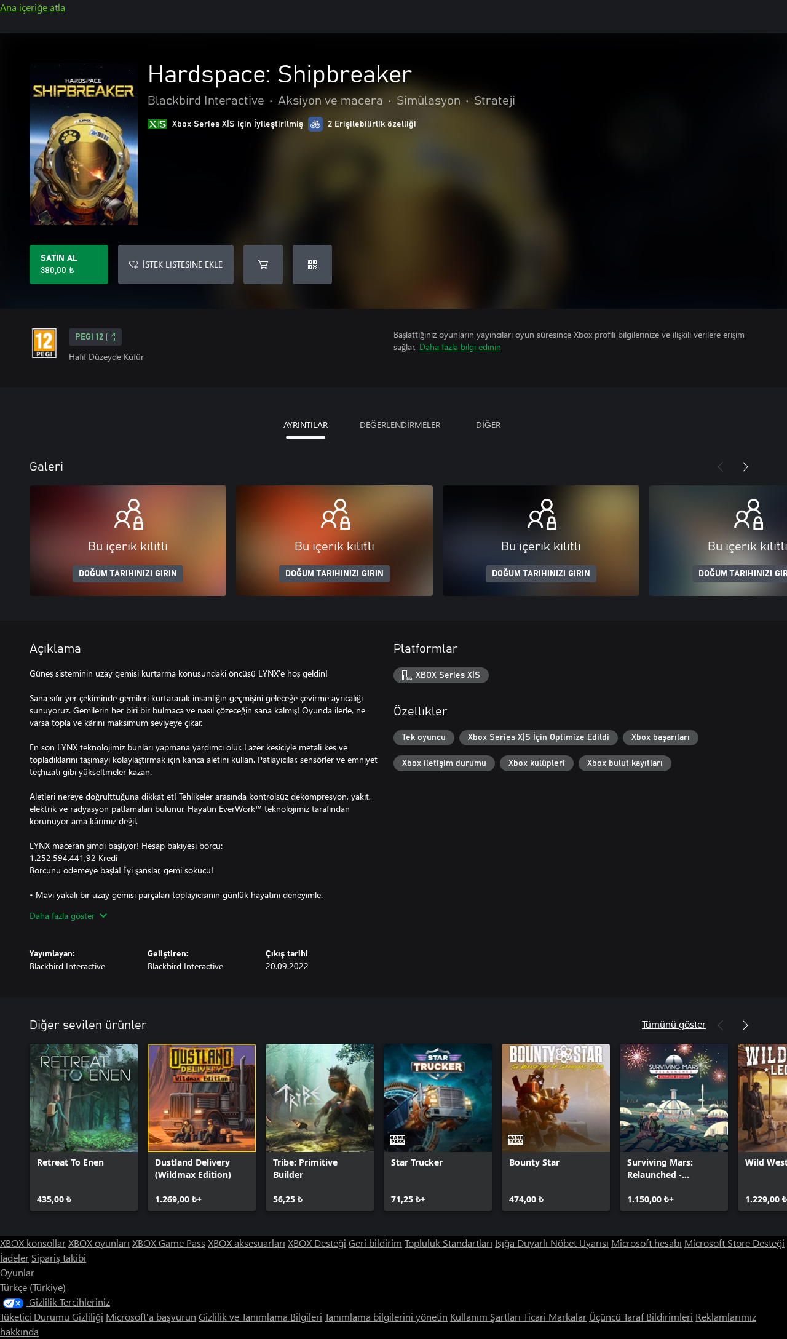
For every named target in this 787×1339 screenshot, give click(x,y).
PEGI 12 (89, 337)
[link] (84, 1127)
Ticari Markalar (555, 1316)
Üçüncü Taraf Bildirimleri (641, 1316)
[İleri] (745, 466)
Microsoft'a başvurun (151, 1316)
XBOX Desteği (317, 1242)
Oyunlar (17, 1272)
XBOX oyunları (99, 1242)
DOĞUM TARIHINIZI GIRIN (128, 574)
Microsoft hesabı (646, 1242)
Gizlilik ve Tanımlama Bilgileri (260, 1316)
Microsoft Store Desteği (734, 1242)
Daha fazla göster (62, 915)
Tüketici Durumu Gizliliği (51, 1316)
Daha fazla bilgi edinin (460, 346)
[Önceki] (720, 466)
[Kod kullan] (312, 264)
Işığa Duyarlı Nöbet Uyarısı (552, 1242)
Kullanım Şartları (486, 1316)
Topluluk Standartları (448, 1242)
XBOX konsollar (33, 1242)
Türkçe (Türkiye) (33, 1287)
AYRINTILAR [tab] (305, 425)
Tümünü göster (674, 1023)
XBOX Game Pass (168, 1242)
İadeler (14, 1257)
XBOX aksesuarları (246, 1242)
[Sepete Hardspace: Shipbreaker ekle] (263, 264)
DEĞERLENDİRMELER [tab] (400, 425)
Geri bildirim (375, 1242)
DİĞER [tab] (488, 425)
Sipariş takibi (58, 1257)
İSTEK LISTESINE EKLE (183, 264)
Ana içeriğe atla (32, 7)
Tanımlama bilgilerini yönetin (386, 1316)
